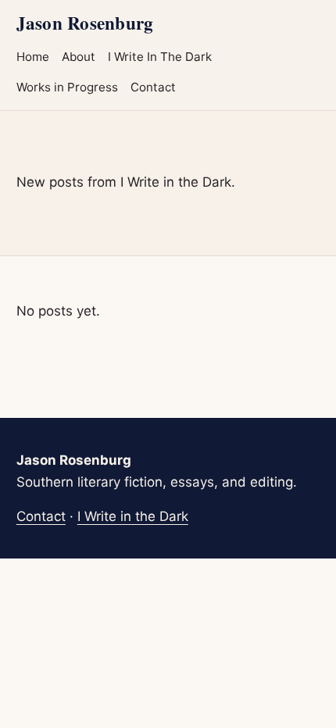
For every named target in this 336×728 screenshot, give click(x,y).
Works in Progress (67, 87)
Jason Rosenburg (84, 22)
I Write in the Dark (132, 516)
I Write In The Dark (160, 56)
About (78, 56)
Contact (153, 87)
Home (32, 56)
